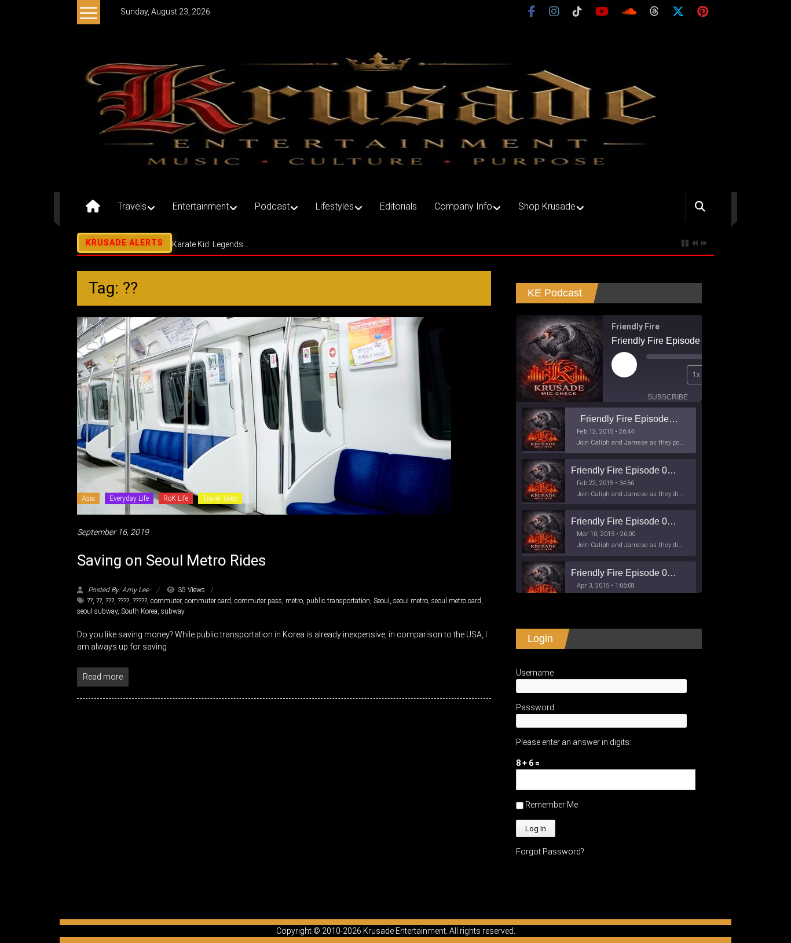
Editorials (398, 206)
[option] (609, 430)
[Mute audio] (655, 374)
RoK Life (175, 498)
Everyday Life (129, 498)
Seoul (381, 601)
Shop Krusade (547, 206)
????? (140, 601)
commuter (166, 601)
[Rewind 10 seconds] (675, 374)
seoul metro (410, 601)
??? (109, 601)
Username (535, 672)
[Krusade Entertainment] (93, 206)
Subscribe (667, 397)
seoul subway (97, 611)
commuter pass (258, 601)
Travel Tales (220, 498)
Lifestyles (335, 206)
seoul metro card (456, 601)
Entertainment (201, 206)
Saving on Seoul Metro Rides (171, 560)
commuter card (208, 601)
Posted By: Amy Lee (118, 590)
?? (90, 601)
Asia (88, 498)
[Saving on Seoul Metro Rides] (264, 415)
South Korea (139, 611)
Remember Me (550, 804)
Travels (132, 206)
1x (696, 374)
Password (535, 707)
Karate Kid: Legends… (210, 244)
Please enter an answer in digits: (573, 742)
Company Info (463, 206)
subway (173, 611)
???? (123, 601)
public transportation (338, 601)
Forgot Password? (550, 851)
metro (294, 601)
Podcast (272, 206)
